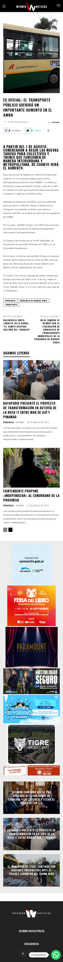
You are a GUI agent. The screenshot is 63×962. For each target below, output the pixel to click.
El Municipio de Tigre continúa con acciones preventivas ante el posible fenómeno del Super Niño (31, 870)
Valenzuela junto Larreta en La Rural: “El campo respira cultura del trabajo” (16, 324)
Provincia (8, 422)
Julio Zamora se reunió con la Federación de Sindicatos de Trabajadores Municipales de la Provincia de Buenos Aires (47, 331)
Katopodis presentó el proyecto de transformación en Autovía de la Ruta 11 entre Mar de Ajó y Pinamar (30, 410)
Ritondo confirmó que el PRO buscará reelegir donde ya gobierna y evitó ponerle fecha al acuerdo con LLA (31, 797)
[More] (48, 130)
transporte (11, 304)
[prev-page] (5, 530)
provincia (10, 300)
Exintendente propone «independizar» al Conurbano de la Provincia (31, 495)
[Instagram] (31, 953)
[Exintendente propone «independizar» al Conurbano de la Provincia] (31, 468)
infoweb (55, 122)
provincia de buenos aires (33, 300)
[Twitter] (40, 954)
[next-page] (10, 530)
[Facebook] (23, 954)
